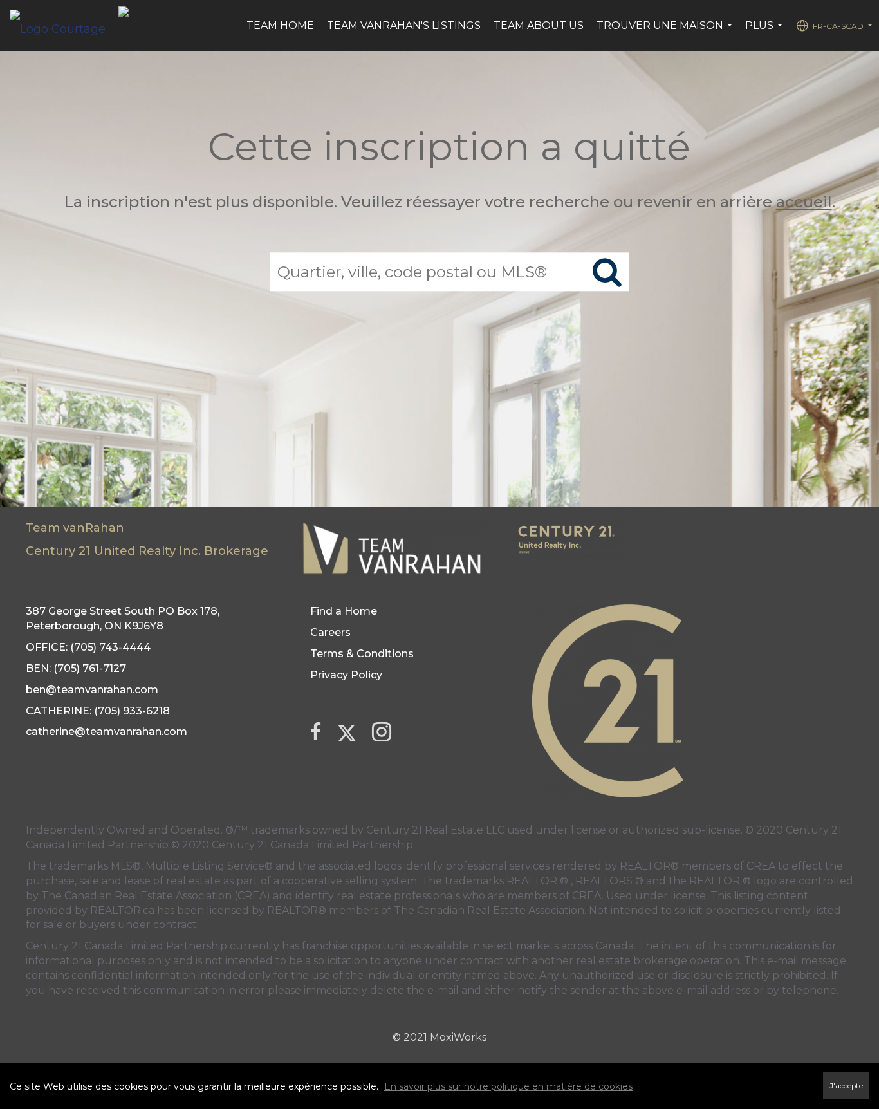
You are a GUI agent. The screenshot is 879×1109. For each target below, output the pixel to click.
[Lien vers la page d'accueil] (64, 25)
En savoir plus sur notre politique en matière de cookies (508, 1086)
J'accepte (846, 1085)
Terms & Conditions (362, 654)
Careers (330, 632)
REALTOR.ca (122, 910)
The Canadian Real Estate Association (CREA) (155, 896)
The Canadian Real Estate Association (489, 910)
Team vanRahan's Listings (404, 25)
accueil (804, 201)
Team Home (280, 25)
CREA (760, 866)
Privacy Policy (346, 675)
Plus (765, 32)
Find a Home (343, 611)
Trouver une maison (666, 32)
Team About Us (539, 25)
